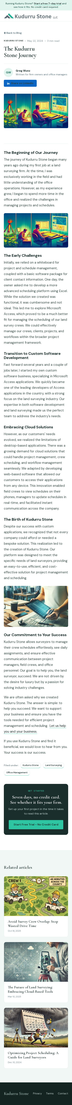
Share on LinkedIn (22, 83)
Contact (63, 1093)
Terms (50, 1093)
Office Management (17, 772)
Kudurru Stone (13, 40)
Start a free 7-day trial (47, 3)
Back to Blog (14, 32)
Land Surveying (53, 765)
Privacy (37, 1093)
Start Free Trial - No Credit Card (36, 824)
